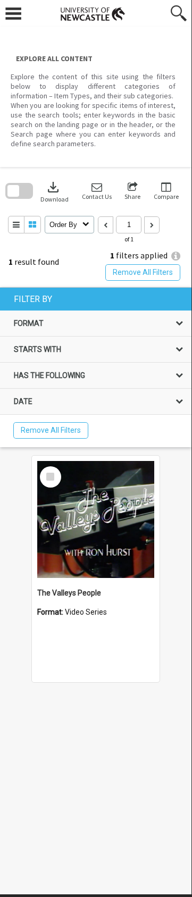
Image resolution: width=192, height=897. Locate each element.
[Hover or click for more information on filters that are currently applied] (175, 256)
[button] (97, 191)
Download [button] (54, 191)
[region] (95, 367)
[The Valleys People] (95, 519)
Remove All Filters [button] (143, 272)
